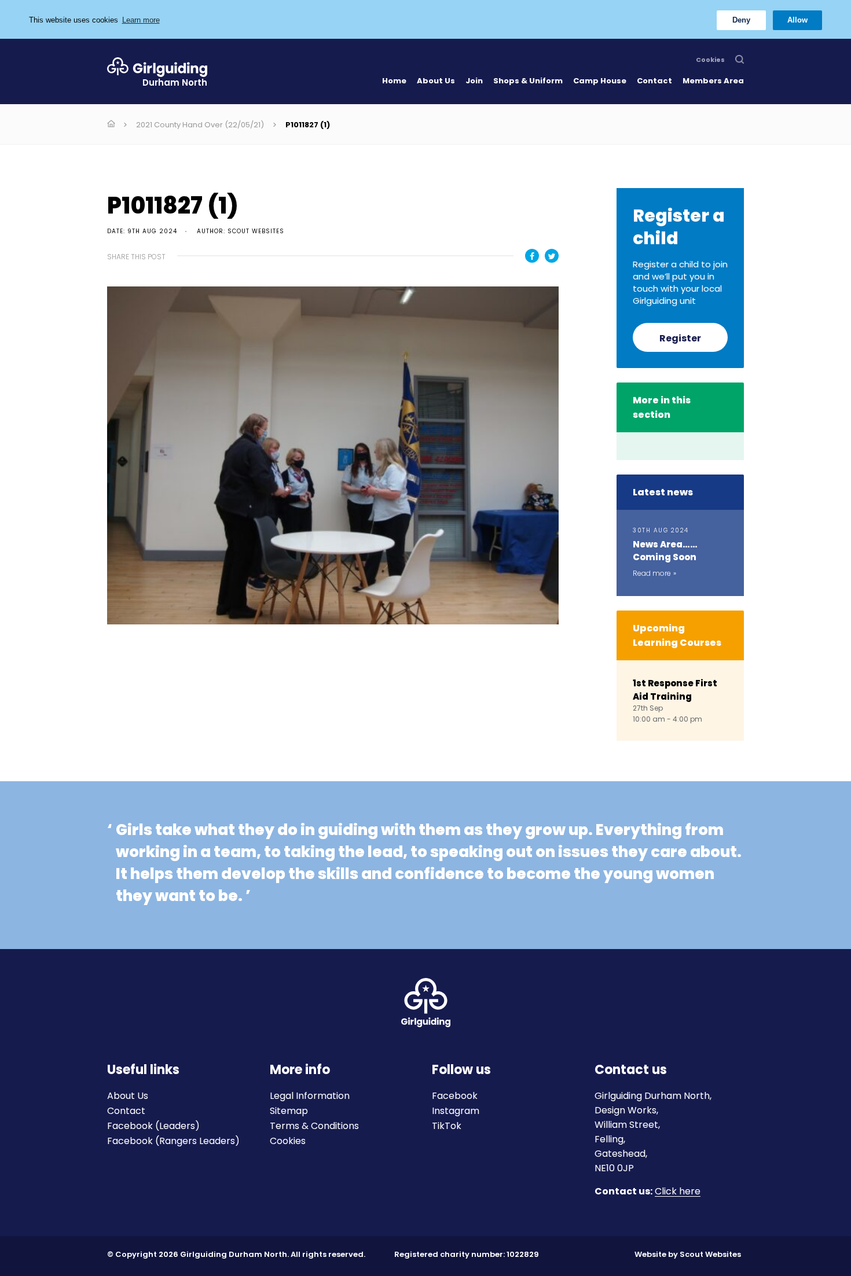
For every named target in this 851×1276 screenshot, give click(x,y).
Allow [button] (797, 20)
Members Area (713, 80)
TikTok (446, 1125)
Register (680, 338)
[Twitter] (552, 256)
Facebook (455, 1095)
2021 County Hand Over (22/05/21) (200, 124)
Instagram (455, 1110)
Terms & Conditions (314, 1125)
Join (474, 80)
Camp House (599, 80)
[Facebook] (532, 256)
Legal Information (310, 1095)
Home (394, 80)
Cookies (710, 60)
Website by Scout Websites (687, 1254)
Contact (654, 80)
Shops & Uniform (528, 80)
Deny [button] (741, 20)
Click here (677, 1192)
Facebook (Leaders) (153, 1125)
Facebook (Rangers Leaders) (173, 1141)
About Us (436, 80)
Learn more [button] (141, 20)
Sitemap (289, 1110)
